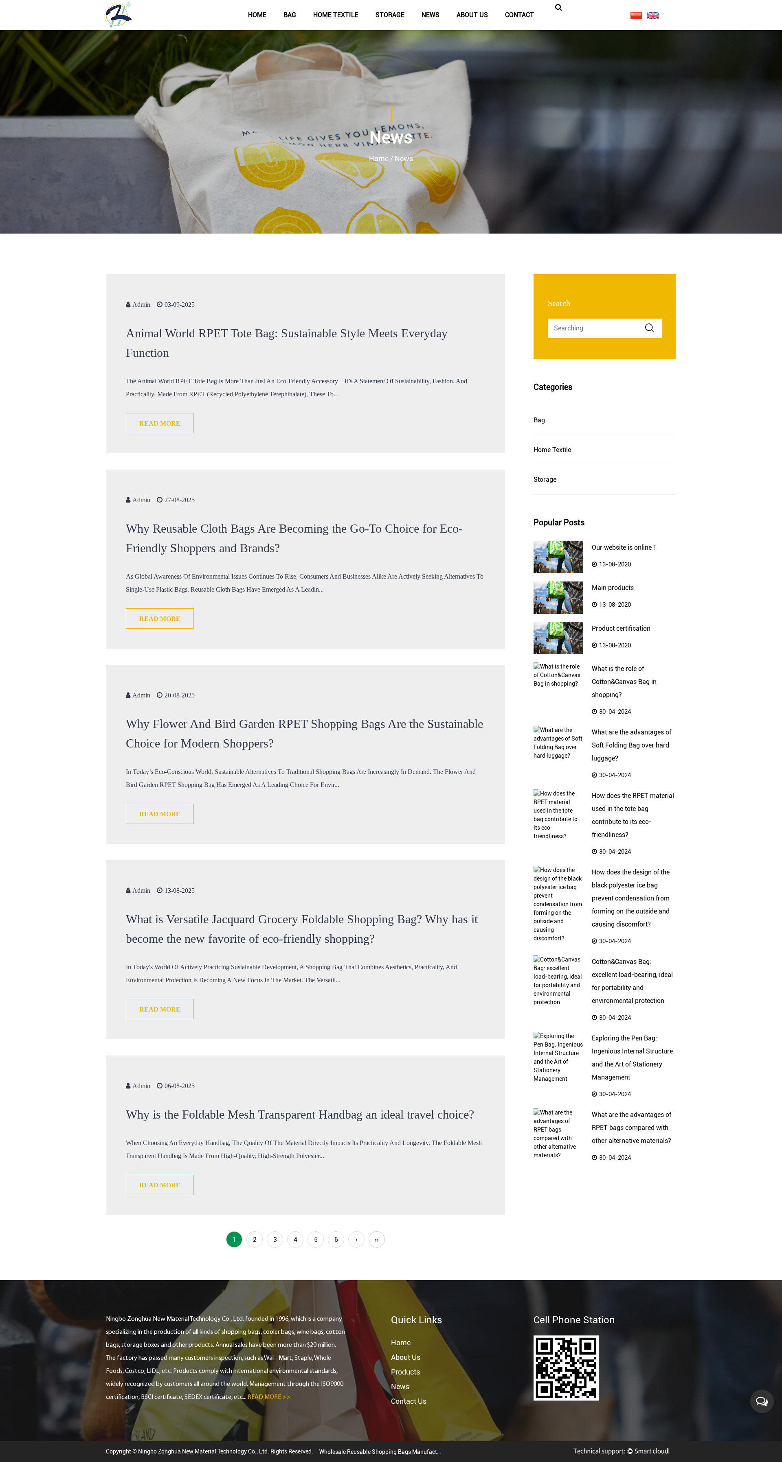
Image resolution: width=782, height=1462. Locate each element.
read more (159, 423)
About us (472, 15)
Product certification (621, 628)
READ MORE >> (269, 1397)
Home (257, 15)
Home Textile (335, 15)
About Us (405, 1357)
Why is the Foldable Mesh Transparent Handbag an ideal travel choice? (300, 1114)
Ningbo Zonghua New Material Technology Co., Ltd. (204, 1451)
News (430, 15)
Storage (390, 15)
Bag (289, 15)
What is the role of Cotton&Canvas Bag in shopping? (624, 682)
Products (405, 1372)
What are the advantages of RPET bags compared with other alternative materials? (631, 1128)
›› (377, 1239)
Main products (613, 588)
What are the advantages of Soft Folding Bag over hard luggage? (631, 745)
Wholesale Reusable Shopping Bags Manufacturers (380, 1452)
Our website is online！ (625, 547)
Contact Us (408, 1401)
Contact (519, 15)
